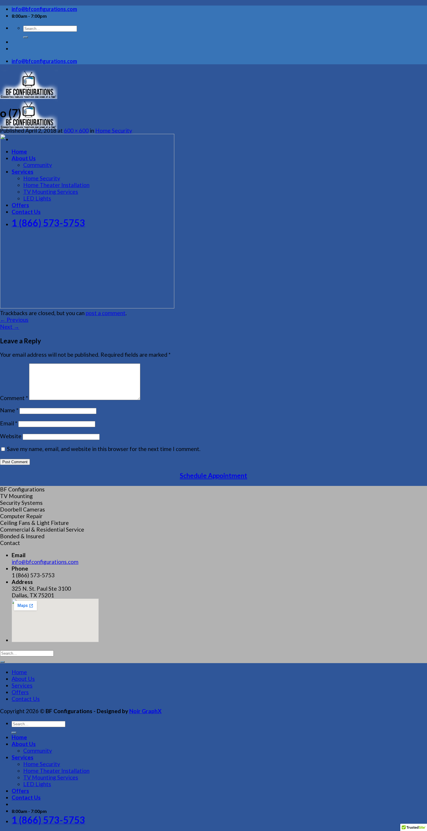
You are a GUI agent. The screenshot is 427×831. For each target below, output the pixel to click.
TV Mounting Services (50, 777)
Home (19, 672)
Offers (20, 692)
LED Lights (37, 784)
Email (8, 423)
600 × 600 (76, 130)
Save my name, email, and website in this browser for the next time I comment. (103, 448)
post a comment (105, 313)
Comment (14, 398)
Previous (14, 319)
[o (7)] (87, 306)
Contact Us (26, 698)
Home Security (113, 130)
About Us (23, 678)
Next (9, 326)
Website (10, 436)
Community (37, 750)
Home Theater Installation (56, 770)
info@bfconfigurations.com (45, 561)
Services (22, 685)
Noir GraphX (145, 711)
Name (9, 410)
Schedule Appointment (213, 476)
